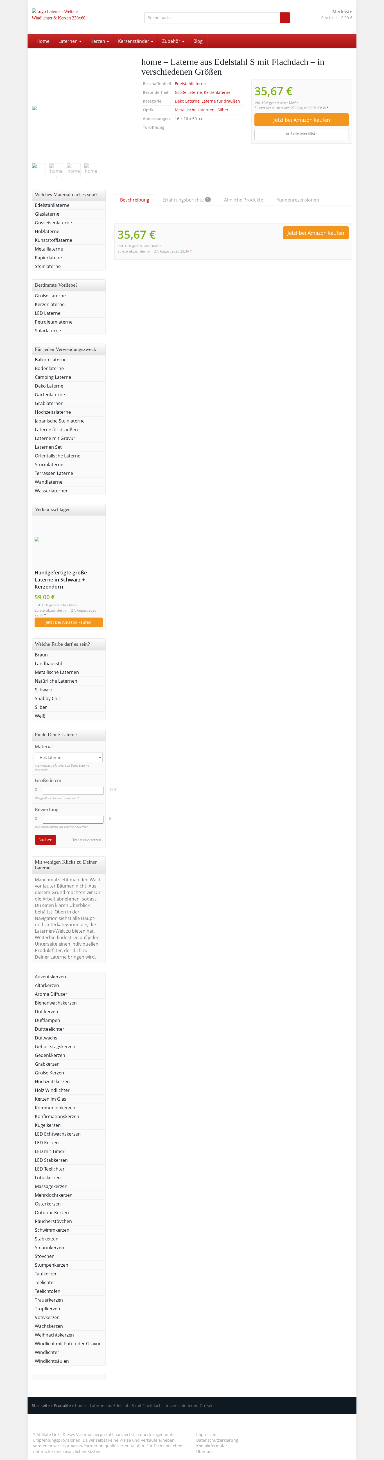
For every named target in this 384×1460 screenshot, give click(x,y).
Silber (223, 109)
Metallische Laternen (195, 109)
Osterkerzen (48, 1204)
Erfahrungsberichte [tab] (185, 200)
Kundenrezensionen (297, 200)
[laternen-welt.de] (82, 16)
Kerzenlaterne (217, 92)
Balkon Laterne (51, 360)
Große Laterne (188, 92)
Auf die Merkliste (302, 133)
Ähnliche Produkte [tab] (243, 200)
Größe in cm (48, 780)
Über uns (205, 1451)
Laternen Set (48, 447)
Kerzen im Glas (50, 1099)
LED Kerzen (47, 1143)
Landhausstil (48, 663)
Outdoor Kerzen (52, 1212)
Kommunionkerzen (55, 1108)
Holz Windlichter (52, 1090)
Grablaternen (49, 403)
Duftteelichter (49, 1029)
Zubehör (172, 41)
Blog (198, 41)
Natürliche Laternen (56, 681)
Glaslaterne (47, 214)
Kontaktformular (211, 1445)
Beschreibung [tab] (134, 200)
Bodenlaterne (49, 368)
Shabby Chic (48, 698)
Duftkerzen (46, 1011)
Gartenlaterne (50, 394)
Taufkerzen (46, 1274)
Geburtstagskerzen (55, 1046)
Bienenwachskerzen (56, 1003)
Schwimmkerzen (52, 1230)
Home (43, 41)
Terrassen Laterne (54, 473)
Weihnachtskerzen (54, 1335)
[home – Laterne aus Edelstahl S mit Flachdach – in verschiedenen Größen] (82, 108)
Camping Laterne (53, 377)
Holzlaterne (47, 231)
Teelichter (45, 1282)
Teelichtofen (47, 1291)
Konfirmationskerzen (57, 1116)
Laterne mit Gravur (55, 438)
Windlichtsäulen (52, 1361)
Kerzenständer (134, 41)
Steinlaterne (48, 266)
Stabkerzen (46, 1239)
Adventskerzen (50, 977)
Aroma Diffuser (51, 994)
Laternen (68, 41)
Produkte (62, 1405)
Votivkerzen (47, 1317)
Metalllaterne (49, 249)
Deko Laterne (187, 101)
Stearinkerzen (49, 1247)
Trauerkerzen (49, 1300)
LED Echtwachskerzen (58, 1134)
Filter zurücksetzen (86, 839)
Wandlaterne (48, 482)
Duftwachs (46, 1038)
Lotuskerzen (48, 1177)
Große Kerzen (49, 1073)
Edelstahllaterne (190, 83)
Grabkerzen (47, 1064)
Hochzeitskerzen (52, 1081)
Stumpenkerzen (51, 1265)
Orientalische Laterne (57, 456)
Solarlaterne (48, 331)
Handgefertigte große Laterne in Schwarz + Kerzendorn (61, 579)
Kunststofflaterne (53, 240)
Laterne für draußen (221, 101)
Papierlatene (48, 258)
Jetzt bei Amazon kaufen (302, 119)
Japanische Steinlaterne (60, 421)
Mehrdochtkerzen (54, 1195)
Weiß (40, 716)
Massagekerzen (51, 1186)
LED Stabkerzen (51, 1160)
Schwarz (43, 690)
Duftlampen (47, 1020)
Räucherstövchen (53, 1221)
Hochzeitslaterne (53, 412)
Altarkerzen (47, 985)
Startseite (41, 1405)
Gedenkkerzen (50, 1055)
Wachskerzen (49, 1326)
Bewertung (46, 809)
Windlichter (47, 1352)
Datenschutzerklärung (217, 1440)
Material (44, 747)
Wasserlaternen (52, 491)
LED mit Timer (50, 1151)
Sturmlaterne (49, 464)
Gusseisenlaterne (53, 223)
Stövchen (45, 1256)
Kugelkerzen (48, 1125)
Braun (41, 655)
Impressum (207, 1434)
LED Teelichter (50, 1169)
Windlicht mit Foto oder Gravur (68, 1343)
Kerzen (98, 41)
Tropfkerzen (47, 1309)
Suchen (46, 839)
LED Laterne (47, 313)
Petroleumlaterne (54, 322)
